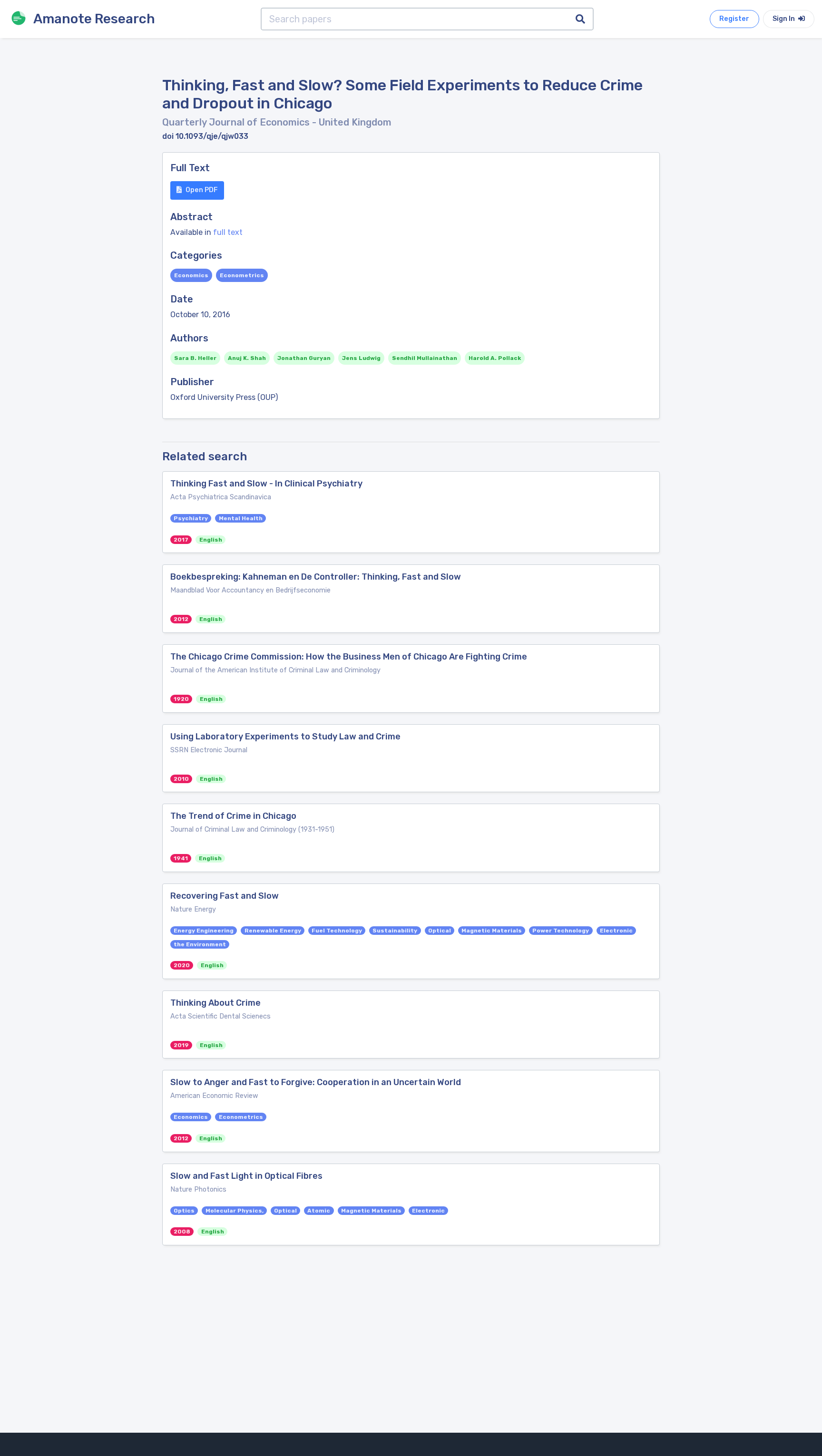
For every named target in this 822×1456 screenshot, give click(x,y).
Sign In (784, 19)
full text (228, 232)
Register (734, 19)
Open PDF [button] (202, 190)
